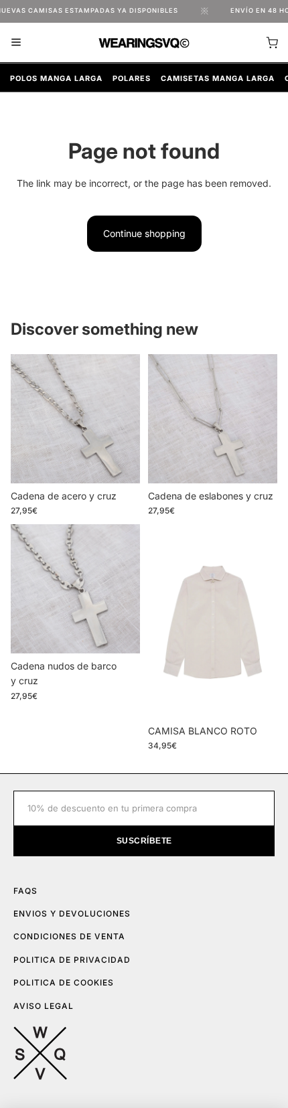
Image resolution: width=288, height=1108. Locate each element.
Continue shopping (144, 233)
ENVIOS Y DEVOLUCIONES (72, 913)
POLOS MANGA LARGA (56, 78)
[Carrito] (272, 43)
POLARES (132, 78)
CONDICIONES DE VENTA (69, 936)
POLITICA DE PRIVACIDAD (72, 960)
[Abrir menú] (16, 42)
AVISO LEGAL (43, 1006)
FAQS (25, 891)
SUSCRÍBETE (144, 841)
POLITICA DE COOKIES (63, 982)
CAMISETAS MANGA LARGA (218, 78)
